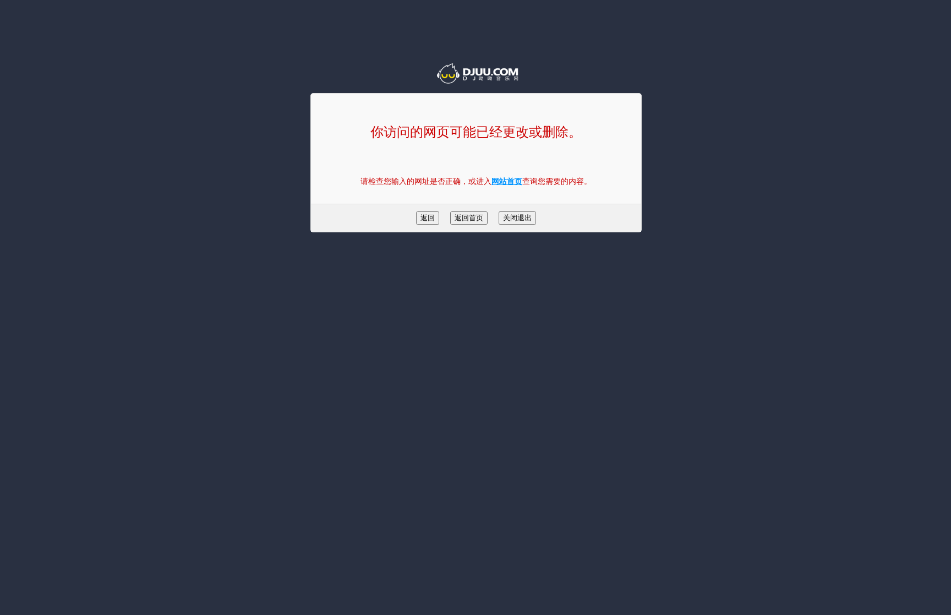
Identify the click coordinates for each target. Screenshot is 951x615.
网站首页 (506, 181)
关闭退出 (517, 218)
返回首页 (469, 218)
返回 (427, 218)
